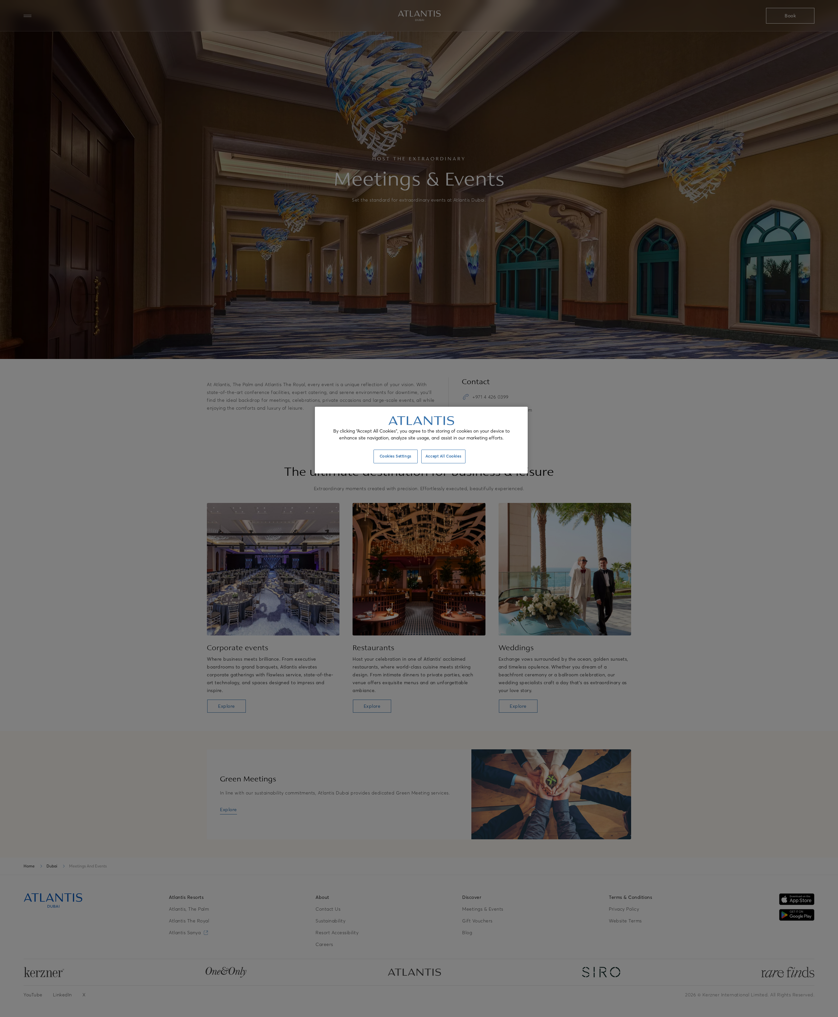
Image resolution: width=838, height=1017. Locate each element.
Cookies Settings (395, 456)
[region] (421, 440)
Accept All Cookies (443, 456)
